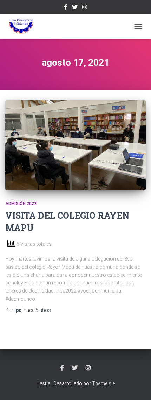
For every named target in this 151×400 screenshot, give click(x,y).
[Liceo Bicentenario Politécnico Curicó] (23, 26)
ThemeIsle (103, 383)
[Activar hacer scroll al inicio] (137, 386)
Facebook (65, 8)
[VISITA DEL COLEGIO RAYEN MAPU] (75, 145)
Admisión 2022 (21, 203)
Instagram (84, 8)
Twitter (75, 8)
